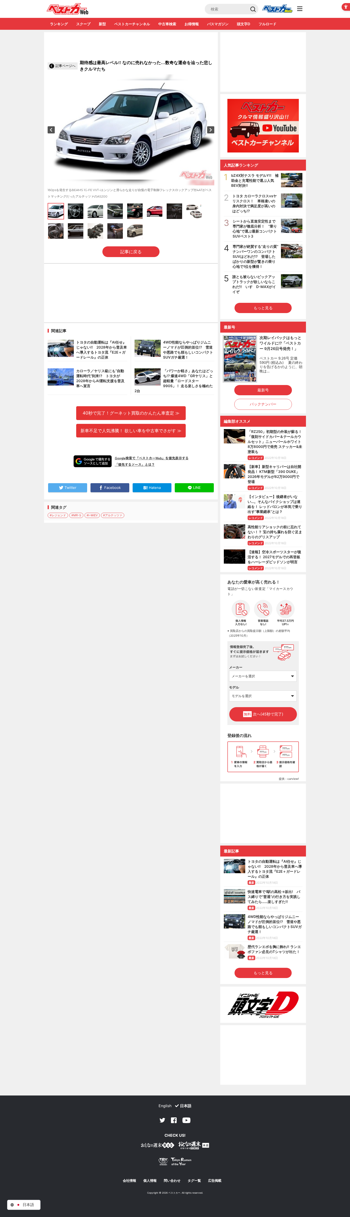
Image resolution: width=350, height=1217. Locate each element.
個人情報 (150, 1180)
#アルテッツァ (112, 515)
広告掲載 (214, 1180)
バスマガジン (218, 24)
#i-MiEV (92, 515)
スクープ (83, 24)
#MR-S (76, 515)
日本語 (185, 1105)
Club (277, 9)
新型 (102, 24)
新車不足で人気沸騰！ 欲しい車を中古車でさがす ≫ (130, 430)
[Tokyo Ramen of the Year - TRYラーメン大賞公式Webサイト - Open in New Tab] (175, 1162)
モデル (234, 687)
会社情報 (129, 1180)
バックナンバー (263, 404)
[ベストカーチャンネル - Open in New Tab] (263, 125)
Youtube (186, 1120)
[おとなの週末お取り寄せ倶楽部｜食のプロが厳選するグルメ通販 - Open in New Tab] (157, 1146)
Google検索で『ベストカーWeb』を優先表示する (152, 458)
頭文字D (243, 24)
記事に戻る (131, 251)
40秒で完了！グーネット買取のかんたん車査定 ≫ (131, 413)
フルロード (267, 24)
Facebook (174, 1120)
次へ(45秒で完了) (263, 714)
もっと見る (263, 307)
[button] (51, 129)
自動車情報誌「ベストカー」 (67, 9)
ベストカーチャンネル (132, 24)
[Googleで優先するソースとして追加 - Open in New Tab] (93, 461)
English (165, 1105)
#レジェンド (58, 515)
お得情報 (192, 24)
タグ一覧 (194, 1180)
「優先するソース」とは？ (135, 464)
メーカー (235, 667)
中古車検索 (167, 24)
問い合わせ (172, 1180)
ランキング (59, 24)
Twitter (162, 1120)
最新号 (263, 390)
